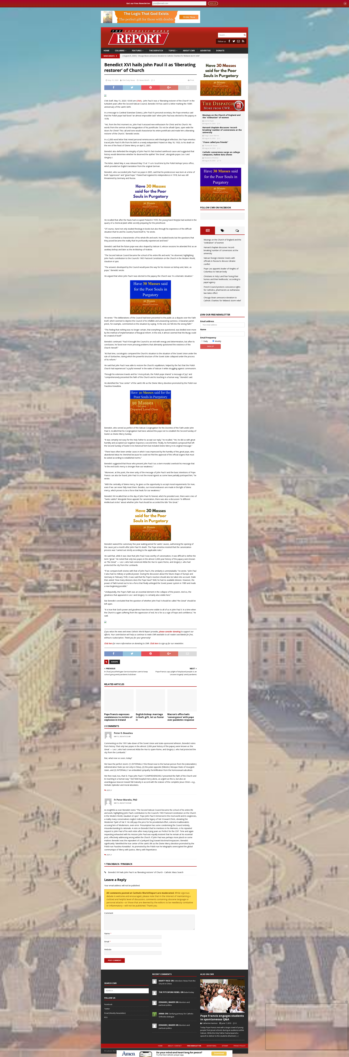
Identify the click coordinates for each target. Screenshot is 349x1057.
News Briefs (109, 56)
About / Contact (175, 1046)
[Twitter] (233, 41)
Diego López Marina (211, 135)
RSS (106, 1017)
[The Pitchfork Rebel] (154, 993)
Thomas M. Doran (210, 145)
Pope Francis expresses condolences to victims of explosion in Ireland (118, 717)
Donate (220, 50)
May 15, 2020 (113, 80)
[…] (237, 1036)
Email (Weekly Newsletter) (115, 1013)
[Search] (244, 35)
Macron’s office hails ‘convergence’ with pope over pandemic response (180, 717)
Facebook (108, 1004)
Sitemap (225, 1046)
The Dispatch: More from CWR (222, 105)
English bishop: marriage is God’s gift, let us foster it (150, 717)
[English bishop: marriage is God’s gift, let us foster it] (150, 700)
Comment (108, 913)
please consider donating (169, 631)
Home (106, 50)
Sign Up (212, 3)
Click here (108, 643)
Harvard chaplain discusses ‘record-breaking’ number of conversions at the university (222, 130)
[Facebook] (229, 41)
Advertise (205, 50)
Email (107, 941)
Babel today (189, 992)
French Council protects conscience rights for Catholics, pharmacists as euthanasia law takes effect (222, 290)
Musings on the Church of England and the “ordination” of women (221, 116)
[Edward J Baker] (154, 1003)
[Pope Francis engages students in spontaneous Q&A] (222, 996)
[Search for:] (230, 35)
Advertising (211, 1046)
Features (137, 50)
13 (220, 161)
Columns (119, 50)
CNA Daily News (128, 80)
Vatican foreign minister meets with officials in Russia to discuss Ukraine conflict (219, 261)
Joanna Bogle (209, 121)
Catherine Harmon (210, 1023)
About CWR (189, 50)
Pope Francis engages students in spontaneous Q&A (222, 1017)
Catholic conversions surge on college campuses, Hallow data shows (221, 153)
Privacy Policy (239, 1046)
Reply (109, 790)
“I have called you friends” (215, 142)
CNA (139, 100)
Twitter (107, 1008)
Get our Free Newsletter (138, 3)
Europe (114, 662)
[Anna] (154, 1015)
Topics (172, 50)
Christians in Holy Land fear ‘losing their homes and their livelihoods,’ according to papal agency (222, 279)
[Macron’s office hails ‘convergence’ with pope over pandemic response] (182, 700)
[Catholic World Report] (174, 46)
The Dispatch (156, 50)
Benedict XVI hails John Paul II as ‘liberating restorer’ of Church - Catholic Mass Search (145, 872)
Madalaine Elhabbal (211, 158)
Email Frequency (208, 337)
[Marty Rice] (154, 982)
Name (107, 933)
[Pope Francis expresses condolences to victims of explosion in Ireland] (119, 700)
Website (107, 949)
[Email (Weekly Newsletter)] (238, 41)
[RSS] (243, 41)
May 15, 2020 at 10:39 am (122, 803)
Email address (207, 321)
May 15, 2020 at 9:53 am (122, 736)
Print (192, 80)
